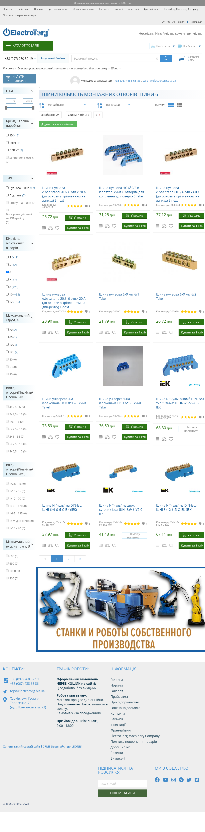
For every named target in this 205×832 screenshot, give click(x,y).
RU (168, 21)
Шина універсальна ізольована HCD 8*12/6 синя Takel (64, 403)
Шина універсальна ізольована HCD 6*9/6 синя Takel (120, 403)
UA (163, 21)
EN (173, 21)
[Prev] (195, 644)
